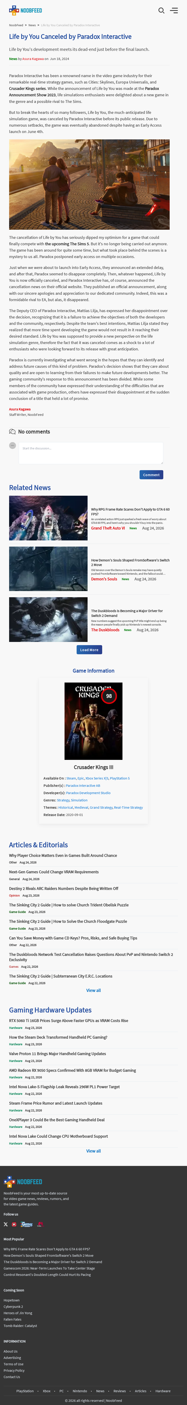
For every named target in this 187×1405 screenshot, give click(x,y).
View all (93, 990)
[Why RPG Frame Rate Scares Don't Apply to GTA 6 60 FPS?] (48, 539)
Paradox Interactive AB (83, 785)
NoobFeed (16, 25)
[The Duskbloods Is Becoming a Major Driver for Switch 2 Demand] (48, 640)
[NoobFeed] (25, 10)
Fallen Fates (12, 1319)
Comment (151, 474)
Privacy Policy (14, 1370)
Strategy (63, 800)
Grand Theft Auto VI (108, 528)
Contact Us (12, 1376)
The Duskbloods (105, 630)
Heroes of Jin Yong (18, 1313)
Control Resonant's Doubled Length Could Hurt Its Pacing (47, 1274)
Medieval (81, 807)
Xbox (46, 1391)
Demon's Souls (104, 579)
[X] (6, 1224)
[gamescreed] (27, 1224)
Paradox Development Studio (88, 792)
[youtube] (14, 1224)
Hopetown (12, 1300)
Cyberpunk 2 (13, 1306)
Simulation (79, 800)
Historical (65, 807)
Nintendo (80, 1391)
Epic (81, 778)
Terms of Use (13, 1364)
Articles (140, 1391)
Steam (71, 778)
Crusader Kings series (27, 88)
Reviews (120, 1391)
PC (62, 1391)
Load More (89, 649)
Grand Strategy (101, 807)
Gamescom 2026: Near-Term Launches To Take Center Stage (49, 1268)
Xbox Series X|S (97, 778)
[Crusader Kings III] (93, 758)
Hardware (163, 1391)
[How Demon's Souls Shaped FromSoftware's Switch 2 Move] (48, 589)
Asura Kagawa (33, 58)
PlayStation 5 (120, 778)
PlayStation (25, 1391)
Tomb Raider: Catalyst (20, 1325)
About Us (11, 1351)
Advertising (12, 1357)
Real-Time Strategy (128, 807)
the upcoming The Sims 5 (67, 243)
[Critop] (40, 1224)
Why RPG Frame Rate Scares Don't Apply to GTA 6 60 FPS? (47, 1249)
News (32, 25)
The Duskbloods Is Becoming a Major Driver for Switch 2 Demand (53, 1261)
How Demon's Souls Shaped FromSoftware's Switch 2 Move (49, 1255)
